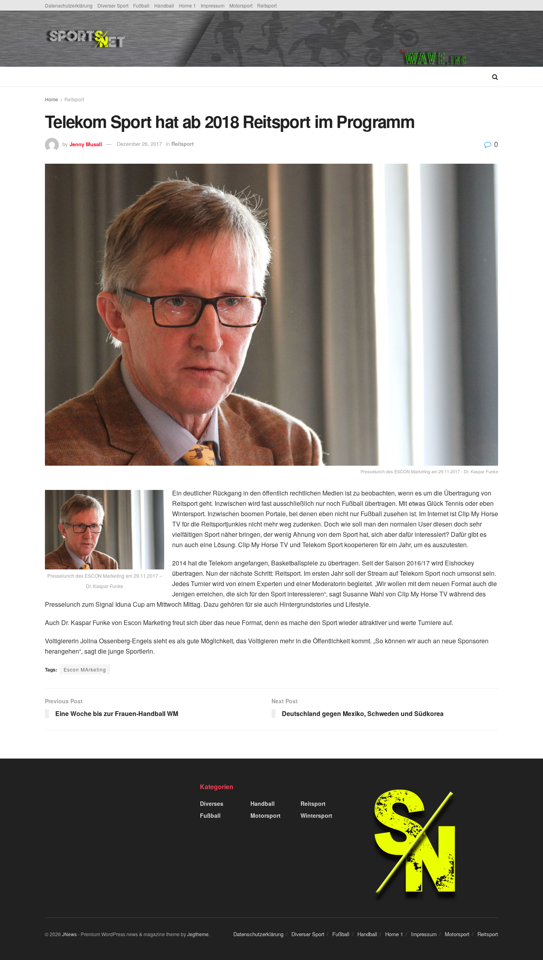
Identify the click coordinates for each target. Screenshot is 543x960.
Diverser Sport (112, 5)
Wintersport (316, 815)
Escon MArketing (85, 669)
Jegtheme (198, 934)
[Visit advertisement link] (448, 39)
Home (51, 99)
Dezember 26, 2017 (139, 143)
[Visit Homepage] (145, 39)
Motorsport (240, 5)
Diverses (211, 803)
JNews (69, 934)
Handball (164, 5)
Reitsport (267, 5)
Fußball (141, 5)
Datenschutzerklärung (69, 5)
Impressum (213, 5)
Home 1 (187, 5)
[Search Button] (495, 77)
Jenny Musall (86, 143)
